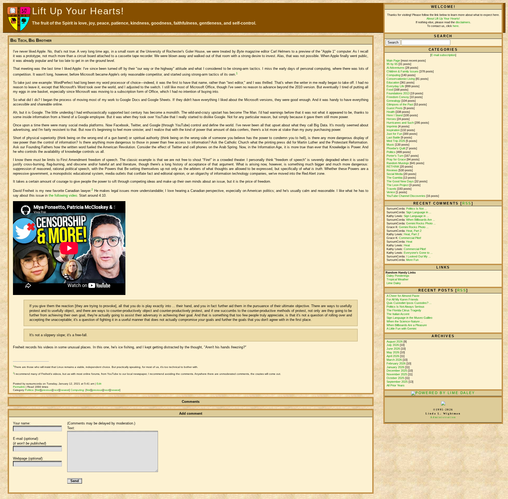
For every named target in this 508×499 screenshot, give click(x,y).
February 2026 (396, 363)
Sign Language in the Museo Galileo (409, 317)
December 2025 (397, 370)
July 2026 (393, 344)
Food (390, 89)
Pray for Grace (396, 159)
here (456, 25)
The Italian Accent (398, 314)
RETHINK (393, 166)
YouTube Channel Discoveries (406, 195)
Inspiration (393, 130)
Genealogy (394, 100)
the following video (63, 195)
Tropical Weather (398, 279)
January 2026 (396, 367)
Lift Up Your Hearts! (78, 11)
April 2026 (393, 356)
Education (393, 82)
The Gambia (394, 177)
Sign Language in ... (418, 212)
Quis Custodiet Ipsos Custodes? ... (409, 302)
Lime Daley (394, 283)
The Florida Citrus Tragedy (404, 310)
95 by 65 (392, 64)
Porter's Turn (395, 155)
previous (47, 390)
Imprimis (392, 126)
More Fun (412, 259)
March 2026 (395, 359)
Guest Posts (395, 108)
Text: (71, 428)
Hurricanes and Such (400, 122)
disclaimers (463, 22)
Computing (77, 390)
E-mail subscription (443, 55)
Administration (443, 417)
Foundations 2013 (398, 93)
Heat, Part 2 (413, 230)
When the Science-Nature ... (405, 321)
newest (64, 390)
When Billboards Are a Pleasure (407, 325)
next (56, 390)
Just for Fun (394, 133)
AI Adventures (396, 67)
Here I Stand (395, 115)
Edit (99, 383)
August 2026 (395, 341)
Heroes (391, 119)
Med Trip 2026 (396, 140)
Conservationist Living (401, 78)
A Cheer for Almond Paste (403, 295)
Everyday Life (395, 86)
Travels (391, 188)
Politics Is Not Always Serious (405, 306)
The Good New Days (400, 181)
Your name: (21, 423)
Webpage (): (28, 458)
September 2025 (398, 381)
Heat (409, 241)
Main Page (393, 60)
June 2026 (394, 348)
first (38, 390)
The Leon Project (398, 185)
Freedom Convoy (398, 97)
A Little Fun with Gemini (401, 328)
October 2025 (396, 378)
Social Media (395, 173)
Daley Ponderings (398, 275)
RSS (461, 290)
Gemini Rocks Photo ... (421, 223)
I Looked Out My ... (418, 256)
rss (466, 203)
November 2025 (397, 374)
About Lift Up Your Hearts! (443, 18)
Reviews (392, 170)
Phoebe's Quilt (396, 148)
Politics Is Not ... (416, 208)
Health (391, 111)
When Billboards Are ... (420, 219)
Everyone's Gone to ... (418, 252)
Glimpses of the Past (400, 104)
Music (390, 144)
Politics (29, 390)
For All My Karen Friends (402, 299)
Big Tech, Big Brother (31, 40)
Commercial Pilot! (410, 237)
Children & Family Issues (403, 71)
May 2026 (393, 352)
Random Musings (398, 163)
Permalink (19, 386)
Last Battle (393, 137)
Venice (391, 192)
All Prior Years (396, 385)
